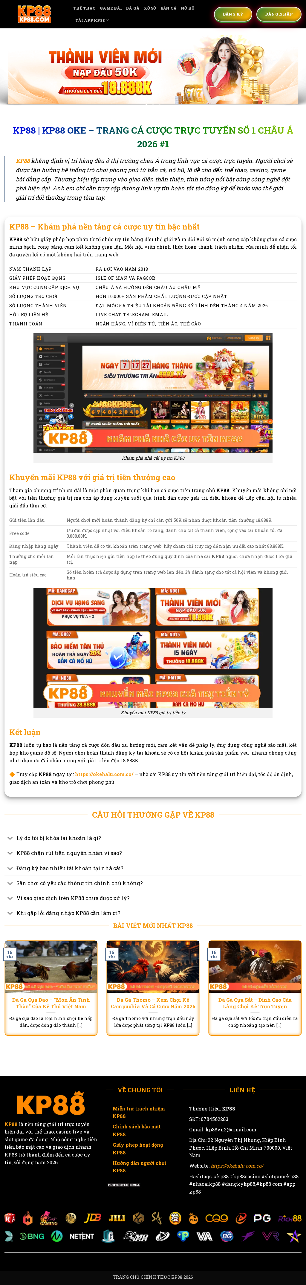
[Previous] (13, 70)
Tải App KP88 (90, 20)
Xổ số (150, 8)
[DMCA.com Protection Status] (124, 1184)
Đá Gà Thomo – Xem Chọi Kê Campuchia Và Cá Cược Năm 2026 (153, 1003)
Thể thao (84, 8)
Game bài (111, 8)
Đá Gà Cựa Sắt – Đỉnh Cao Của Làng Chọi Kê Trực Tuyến (255, 1003)
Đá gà (133, 8)
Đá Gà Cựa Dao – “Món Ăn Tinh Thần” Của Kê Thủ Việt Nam (51, 1003)
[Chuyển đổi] (10, 839)
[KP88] (34, 14)
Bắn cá (168, 8)
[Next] (292, 70)
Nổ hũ (188, 8)
